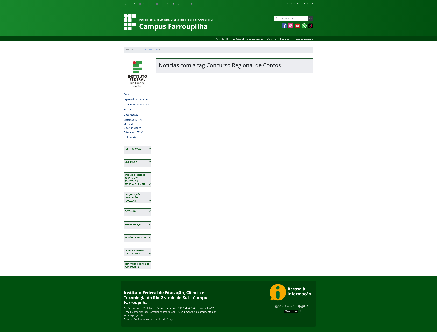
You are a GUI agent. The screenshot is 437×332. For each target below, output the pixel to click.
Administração (138, 224)
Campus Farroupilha (148, 50)
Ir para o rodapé (184, 4)
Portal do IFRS (221, 38)
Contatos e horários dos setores (247, 38)
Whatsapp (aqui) (133, 315)
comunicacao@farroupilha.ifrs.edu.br (153, 311)
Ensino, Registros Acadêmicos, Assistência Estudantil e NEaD (138, 180)
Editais (127, 109)
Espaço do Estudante (303, 38)
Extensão (138, 211)
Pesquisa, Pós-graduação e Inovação (138, 197)
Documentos (131, 114)
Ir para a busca (167, 4)
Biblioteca (138, 161)
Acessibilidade (293, 4)
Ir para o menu (150, 4)
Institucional (138, 148)
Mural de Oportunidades (132, 126)
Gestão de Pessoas (138, 237)
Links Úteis (130, 137)
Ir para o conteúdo (132, 4)
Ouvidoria (271, 38)
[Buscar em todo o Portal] (310, 18)
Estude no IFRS (132, 132)
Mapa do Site (307, 4)
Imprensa (284, 38)
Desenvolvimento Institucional (138, 252)
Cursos (128, 94)
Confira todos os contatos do (154, 319)
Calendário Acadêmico (136, 104)
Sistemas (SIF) (131, 119)
